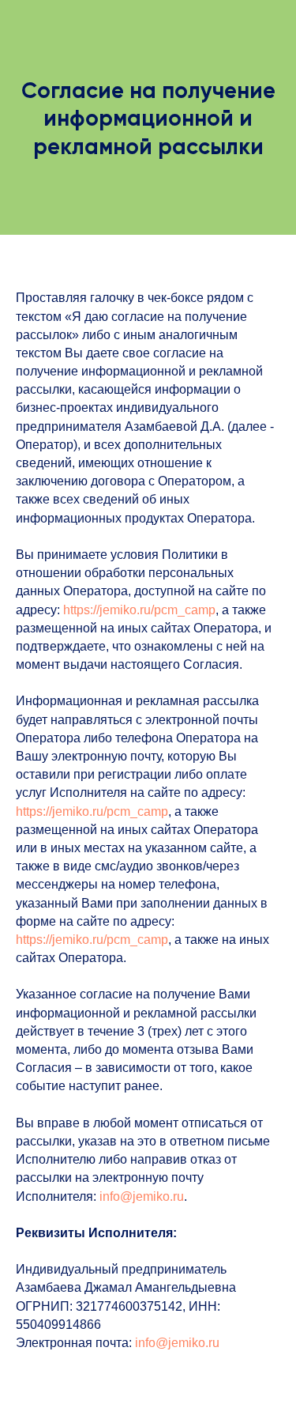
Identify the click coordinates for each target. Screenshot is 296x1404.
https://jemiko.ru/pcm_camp (139, 610)
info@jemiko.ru (141, 1196)
